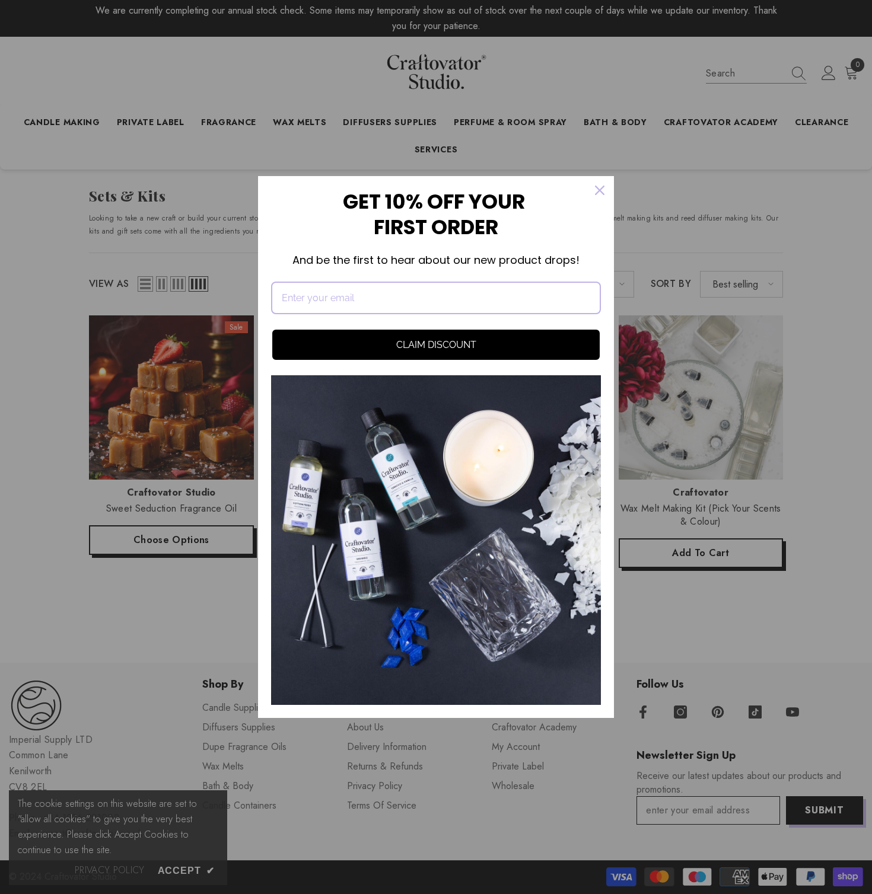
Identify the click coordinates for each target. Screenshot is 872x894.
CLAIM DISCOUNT (436, 344)
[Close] (599, 190)
